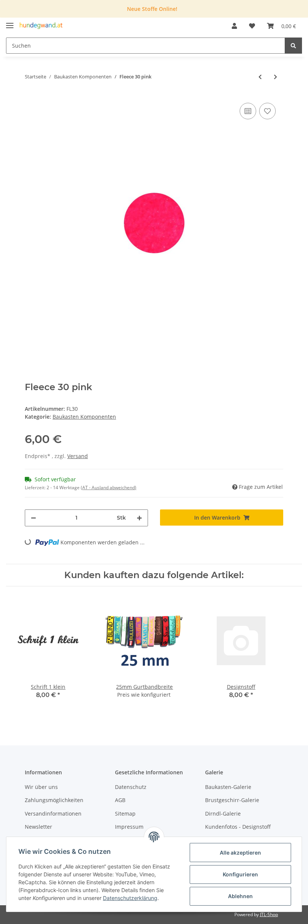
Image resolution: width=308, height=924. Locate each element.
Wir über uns (41, 786)
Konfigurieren (240, 874)
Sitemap (125, 813)
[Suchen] (293, 46)
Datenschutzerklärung (130, 898)
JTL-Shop (269, 914)
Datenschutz (130, 786)
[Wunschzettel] (252, 25)
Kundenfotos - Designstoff (238, 826)
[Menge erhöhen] (139, 518)
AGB (120, 800)
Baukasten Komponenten (84, 416)
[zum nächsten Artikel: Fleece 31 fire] (275, 77)
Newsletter (38, 826)
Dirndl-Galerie (223, 813)
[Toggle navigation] (10, 22)
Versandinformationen (53, 813)
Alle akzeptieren (240, 852)
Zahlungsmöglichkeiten (54, 800)
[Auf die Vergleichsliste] (248, 111)
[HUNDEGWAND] (41, 26)
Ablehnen (240, 896)
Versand (77, 456)
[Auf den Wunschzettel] (267, 111)
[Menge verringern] (33, 518)
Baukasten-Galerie (228, 786)
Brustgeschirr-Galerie (232, 800)
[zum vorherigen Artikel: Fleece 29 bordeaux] (260, 77)
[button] (234, 25)
